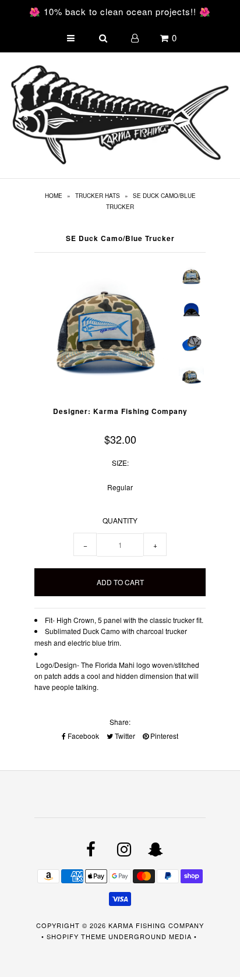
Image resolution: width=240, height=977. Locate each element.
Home (53, 196)
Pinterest (163, 736)
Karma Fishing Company (156, 925)
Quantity (120, 520)
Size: (120, 463)
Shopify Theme (76, 936)
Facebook (82, 736)
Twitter (124, 736)
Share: (120, 722)
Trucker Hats (97, 196)
